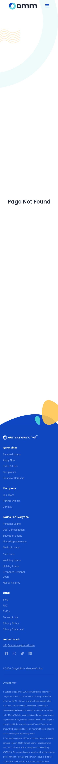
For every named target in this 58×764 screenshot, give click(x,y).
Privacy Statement (13, 629)
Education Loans (12, 535)
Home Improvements (15, 541)
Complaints (9, 472)
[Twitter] (22, 653)
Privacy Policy (11, 623)
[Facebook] (6, 653)
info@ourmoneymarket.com (19, 645)
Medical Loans (11, 547)
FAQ (5, 605)
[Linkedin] (30, 653)
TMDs (6, 611)
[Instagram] (14, 653)
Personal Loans (12, 454)
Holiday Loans (11, 566)
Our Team (8, 495)
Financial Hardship (13, 478)
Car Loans (9, 554)
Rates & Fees (10, 466)
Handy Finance (11, 582)
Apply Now (9, 460)
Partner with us (11, 500)
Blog (5, 599)
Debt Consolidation (14, 529)
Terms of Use (10, 617)
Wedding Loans (12, 560)
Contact (7, 506)
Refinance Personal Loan (14, 574)
